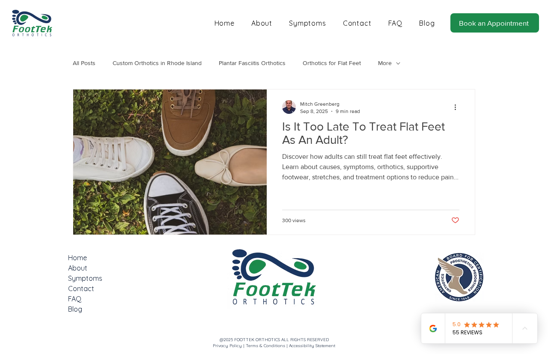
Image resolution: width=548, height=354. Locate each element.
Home (77, 257)
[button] (459, 277)
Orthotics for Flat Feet (332, 62)
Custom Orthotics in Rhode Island (157, 62)
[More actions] (458, 107)
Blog (75, 309)
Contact (81, 288)
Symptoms (85, 278)
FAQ (74, 299)
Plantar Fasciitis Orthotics (252, 62)
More (385, 62)
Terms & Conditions (265, 345)
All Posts (84, 62)
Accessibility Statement (312, 345)
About (77, 268)
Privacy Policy (227, 345)
